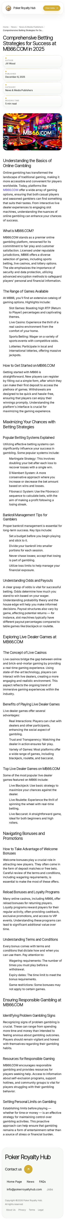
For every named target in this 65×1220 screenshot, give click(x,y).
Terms (32, 1209)
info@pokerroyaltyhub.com (24, 1189)
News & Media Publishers (31, 27)
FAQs (42, 1181)
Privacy (22, 1209)
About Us (10, 1209)
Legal (40, 1209)
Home (6, 27)
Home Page (14, 1181)
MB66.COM (10, 190)
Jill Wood (10, 63)
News (14, 27)
